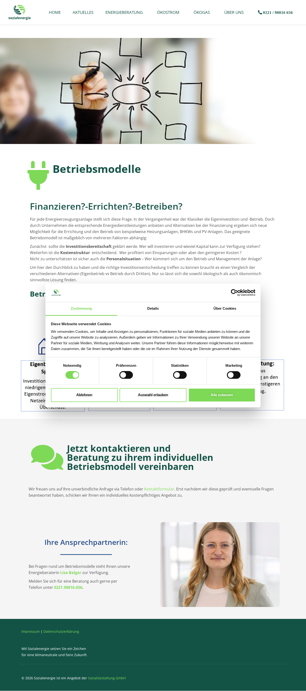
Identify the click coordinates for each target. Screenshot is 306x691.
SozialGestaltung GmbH (107, 678)
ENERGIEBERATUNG (124, 12)
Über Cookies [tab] (224, 308)
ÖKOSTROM (168, 12)
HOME (55, 12)
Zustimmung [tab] (81, 308)
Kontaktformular (159, 489)
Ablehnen (84, 395)
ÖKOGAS (202, 12)
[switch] (126, 375)
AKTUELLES (83, 12)
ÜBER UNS (234, 12)
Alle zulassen (222, 395)
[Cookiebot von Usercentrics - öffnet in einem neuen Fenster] (234, 292)
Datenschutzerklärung (61, 631)
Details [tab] (153, 308)
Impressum (31, 631)
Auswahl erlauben (153, 395)
